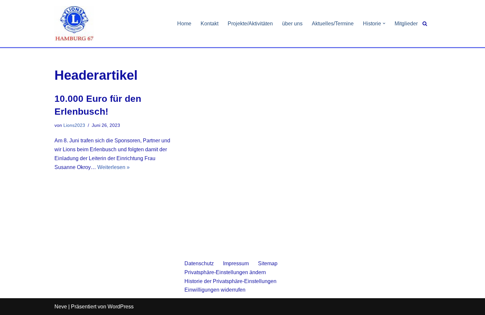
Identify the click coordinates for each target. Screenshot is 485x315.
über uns (292, 23)
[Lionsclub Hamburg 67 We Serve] (74, 23)
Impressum (236, 263)
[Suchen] (424, 23)
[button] (384, 23)
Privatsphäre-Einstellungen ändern (225, 272)
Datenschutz (199, 263)
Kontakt (209, 23)
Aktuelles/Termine (333, 23)
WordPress (121, 306)
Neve (60, 306)
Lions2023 (74, 125)
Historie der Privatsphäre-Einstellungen (230, 281)
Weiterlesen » (113, 167)
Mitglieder (406, 23)
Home (184, 23)
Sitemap (267, 263)
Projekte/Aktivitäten (250, 23)
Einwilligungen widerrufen (214, 290)
